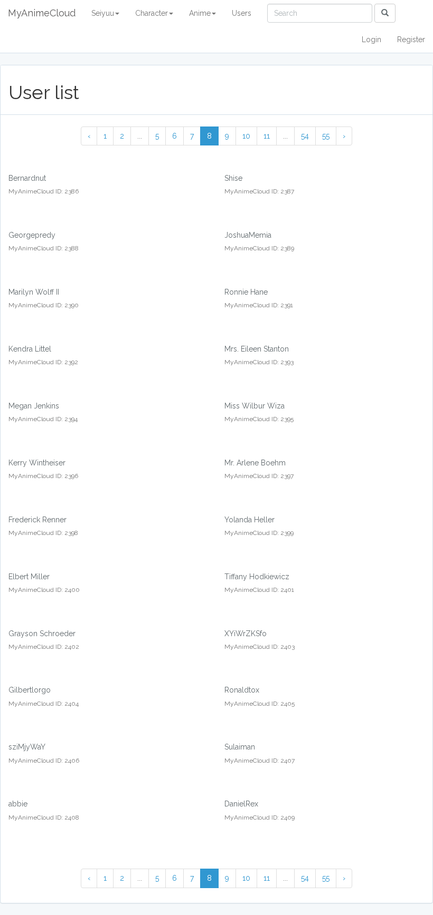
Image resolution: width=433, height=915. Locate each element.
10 (246, 136)
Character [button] (151, 13)
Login (371, 39)
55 (326, 136)
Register (411, 39)
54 (305, 136)
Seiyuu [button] (102, 13)
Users (241, 13)
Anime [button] (200, 13)
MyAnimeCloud (42, 12)
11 (266, 136)
